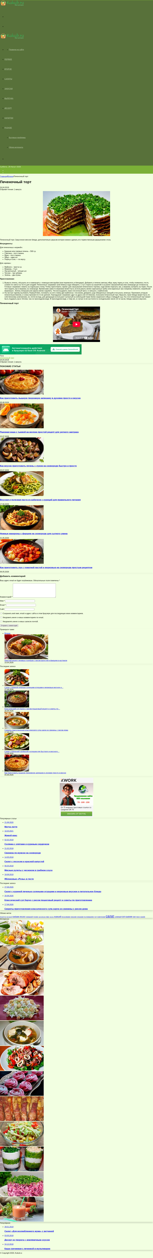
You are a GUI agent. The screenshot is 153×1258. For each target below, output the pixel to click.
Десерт (8, 108)
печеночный (5, 358)
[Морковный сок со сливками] (22, 1221)
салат (110, 916)
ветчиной (9, 916)
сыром (128, 916)
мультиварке (66, 917)
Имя (2, 601)
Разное (8, 128)
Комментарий (6, 597)
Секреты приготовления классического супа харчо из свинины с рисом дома (36, 730)
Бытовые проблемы (17, 138)
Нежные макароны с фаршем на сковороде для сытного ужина (34, 533)
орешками (80, 916)
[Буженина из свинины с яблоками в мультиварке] (22, 994)
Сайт (2, 609)
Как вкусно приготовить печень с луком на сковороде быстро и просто (38, 466)
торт (12, 358)
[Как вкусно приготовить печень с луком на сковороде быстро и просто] (22, 462)
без (5, 916)
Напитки (8, 118)
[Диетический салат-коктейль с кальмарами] (22, 1171)
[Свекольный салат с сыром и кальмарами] (22, 1196)
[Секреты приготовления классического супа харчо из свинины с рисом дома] (16, 728)
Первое (8, 59)
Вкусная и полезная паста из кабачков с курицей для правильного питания (40, 500)
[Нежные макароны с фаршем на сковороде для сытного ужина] (22, 529)
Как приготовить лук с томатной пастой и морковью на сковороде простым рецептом (46, 567)
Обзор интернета (16, 147)
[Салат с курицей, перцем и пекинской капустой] (22, 1145)
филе (138, 917)
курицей (57, 917)
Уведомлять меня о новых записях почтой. (20, 621)
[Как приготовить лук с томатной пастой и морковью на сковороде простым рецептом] (22, 563)
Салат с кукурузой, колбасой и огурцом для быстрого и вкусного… (31, 751)
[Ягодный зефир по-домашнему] (22, 1095)
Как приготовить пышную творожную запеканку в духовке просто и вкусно (40, 398)
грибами (15, 917)
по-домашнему (89, 917)
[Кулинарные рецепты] (12, 5)
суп (123, 916)
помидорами (101, 916)
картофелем (42, 916)
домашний (29, 917)
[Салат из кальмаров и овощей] (22, 1070)
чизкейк (142, 917)
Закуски (8, 89)
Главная (3, 176)
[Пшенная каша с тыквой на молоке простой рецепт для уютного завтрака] (22, 428)
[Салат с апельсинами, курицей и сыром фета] (22, 944)
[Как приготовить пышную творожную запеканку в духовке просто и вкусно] (22, 394)
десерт (22, 917)
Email (3, 605)
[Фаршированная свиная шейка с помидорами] (22, 1120)
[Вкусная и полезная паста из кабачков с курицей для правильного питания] (22, 495)
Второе (8, 69)
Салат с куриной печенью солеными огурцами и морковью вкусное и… (33, 687)
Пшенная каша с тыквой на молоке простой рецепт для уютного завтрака (39, 432)
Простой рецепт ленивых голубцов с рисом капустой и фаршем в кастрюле (35, 660)
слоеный (118, 917)
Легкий (2, 916)
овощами (74, 916)
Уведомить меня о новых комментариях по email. (23, 617)
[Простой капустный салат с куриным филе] (22, 1020)
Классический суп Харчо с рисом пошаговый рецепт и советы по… (32, 709)
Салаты (8, 79)
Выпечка (8, 98)
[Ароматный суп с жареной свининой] (22, 969)
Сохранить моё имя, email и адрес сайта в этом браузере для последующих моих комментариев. (43, 613)
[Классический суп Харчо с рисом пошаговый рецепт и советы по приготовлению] (16, 707)
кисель (52, 916)
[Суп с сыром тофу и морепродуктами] (22, 1045)
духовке (35, 917)
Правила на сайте (16, 50)
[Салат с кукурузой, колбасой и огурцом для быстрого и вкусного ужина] (16, 749)
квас (47, 917)
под (95, 917)
